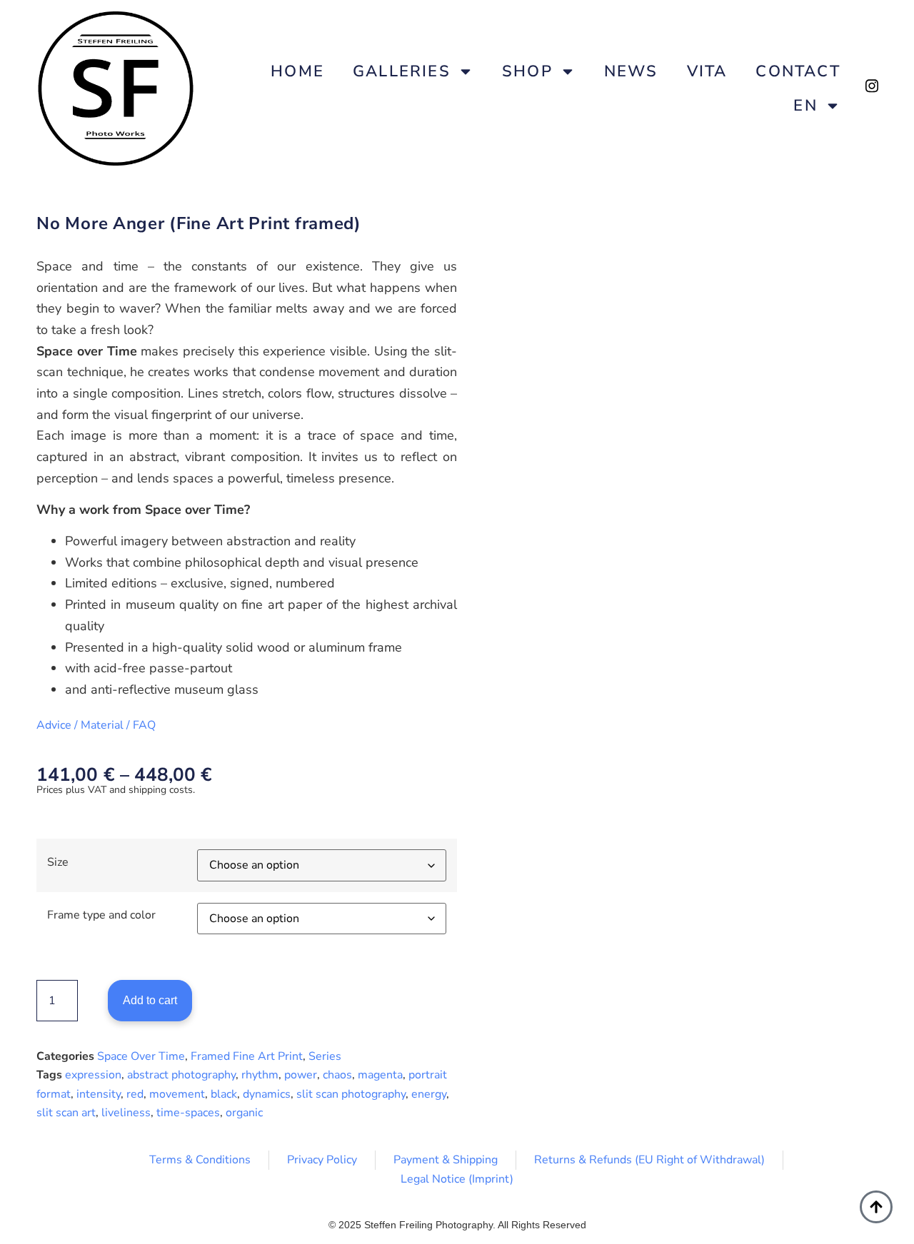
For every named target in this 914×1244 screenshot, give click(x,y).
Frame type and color (101, 915)
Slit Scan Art (66, 1113)
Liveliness (126, 1113)
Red (135, 1094)
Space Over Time (141, 1056)
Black (224, 1094)
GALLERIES (402, 71)
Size (58, 862)
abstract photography (181, 1075)
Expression (93, 1075)
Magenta (380, 1075)
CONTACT (797, 71)
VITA (707, 71)
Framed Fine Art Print (247, 1056)
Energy (428, 1094)
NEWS (631, 71)
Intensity (98, 1094)
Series (324, 1056)
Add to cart (150, 1000)
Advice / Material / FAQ (96, 725)
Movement (177, 1094)
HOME (297, 71)
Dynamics (267, 1094)
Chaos (337, 1075)
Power (300, 1075)
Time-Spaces (188, 1113)
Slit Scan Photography (351, 1094)
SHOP (527, 71)
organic (244, 1113)
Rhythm (259, 1075)
